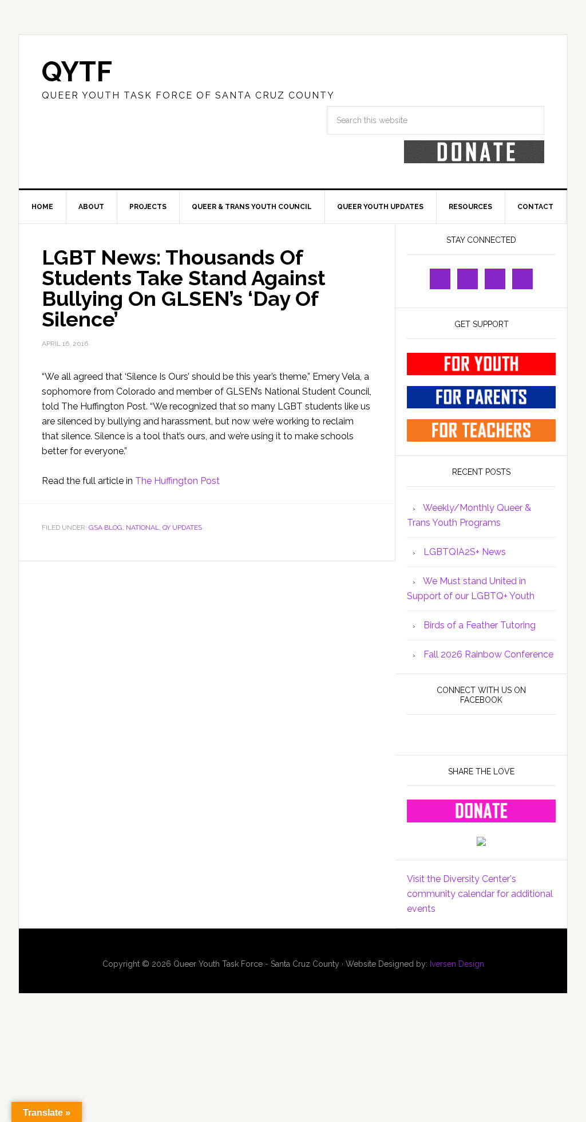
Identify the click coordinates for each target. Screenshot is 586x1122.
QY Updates (182, 527)
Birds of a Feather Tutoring (479, 625)
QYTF (77, 72)
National (142, 527)
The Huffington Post (177, 480)
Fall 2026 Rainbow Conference (488, 654)
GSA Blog (105, 527)
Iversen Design (457, 964)
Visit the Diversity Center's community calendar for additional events (480, 893)
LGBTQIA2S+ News (464, 551)
